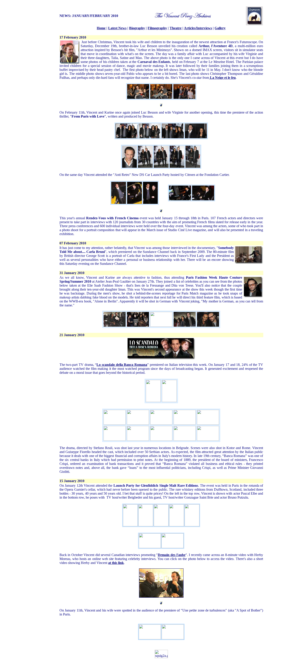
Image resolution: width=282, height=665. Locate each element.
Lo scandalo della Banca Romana (121, 365)
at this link (116, 563)
